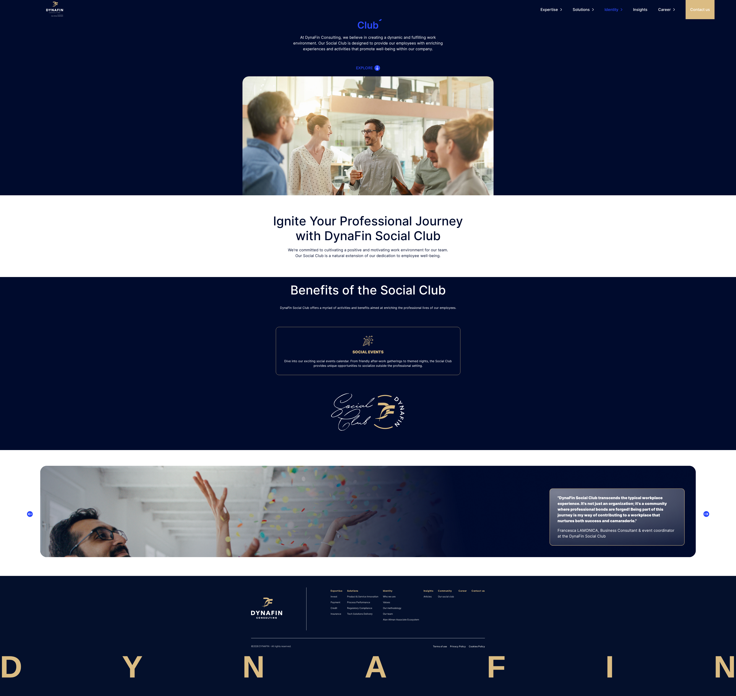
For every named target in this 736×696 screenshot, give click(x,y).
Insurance (336, 613)
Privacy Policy (458, 646)
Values (386, 602)
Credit (334, 608)
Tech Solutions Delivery (360, 613)
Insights (429, 590)
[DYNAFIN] (266, 609)
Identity (388, 590)
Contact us (478, 590)
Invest (334, 596)
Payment (335, 602)
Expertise (336, 590)
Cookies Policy (477, 646)
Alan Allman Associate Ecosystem (401, 619)
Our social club (446, 596)
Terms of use (440, 646)
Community (445, 590)
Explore (364, 68)
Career (462, 590)
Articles (428, 596)
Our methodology (392, 608)
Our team (388, 613)
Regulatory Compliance (359, 608)
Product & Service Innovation (362, 596)
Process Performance (358, 602)
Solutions (352, 590)
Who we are (389, 596)
